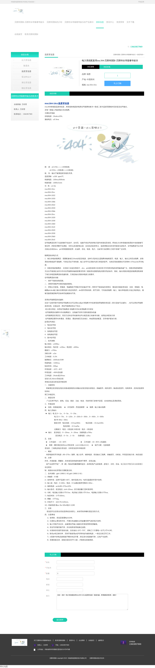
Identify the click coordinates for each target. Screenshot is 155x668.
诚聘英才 (101, 640)
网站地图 (4, 666)
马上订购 (117, 83)
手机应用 (141, 2)
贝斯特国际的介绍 (54, 22)
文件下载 (130, 22)
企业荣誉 (82, 640)
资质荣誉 (120, 22)
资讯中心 (110, 22)
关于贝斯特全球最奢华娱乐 (42, 640)
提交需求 (60, 620)
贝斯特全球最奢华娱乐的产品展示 (79, 22)
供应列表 (140, 54)
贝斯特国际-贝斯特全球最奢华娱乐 (29, 22)
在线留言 (18, 34)
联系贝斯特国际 (31, 34)
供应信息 (100, 22)
